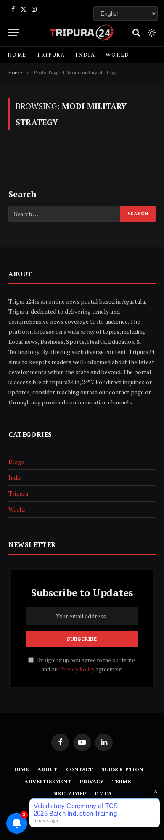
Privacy (92, 781)
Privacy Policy (77, 669)
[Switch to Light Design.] (151, 33)
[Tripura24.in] (82, 32)
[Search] (136, 32)
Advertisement (47, 781)
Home (17, 54)
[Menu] (13, 32)
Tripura (51, 54)
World (118, 54)
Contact (79, 769)
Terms (121, 781)
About (47, 769)
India (85, 54)
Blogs (16, 461)
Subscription (122, 769)
